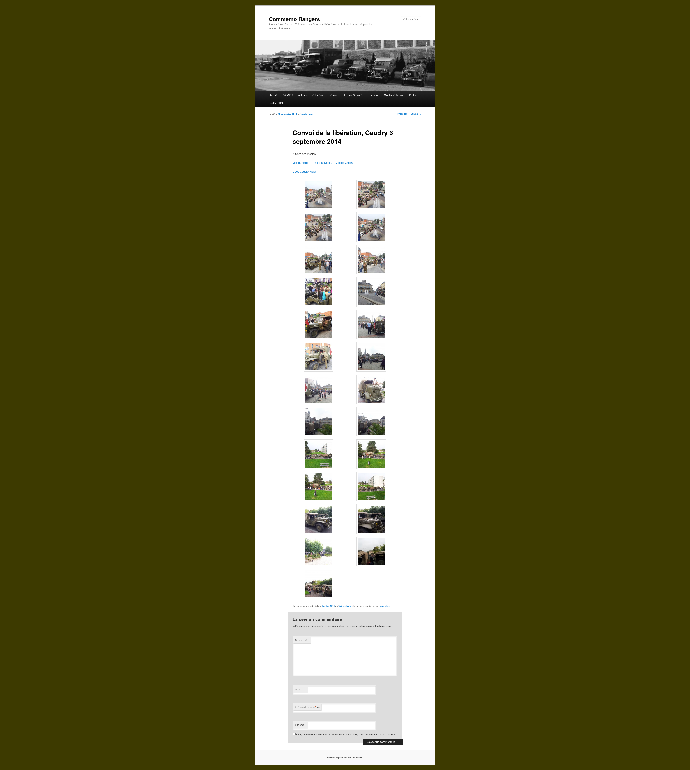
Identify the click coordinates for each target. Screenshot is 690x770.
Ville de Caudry (344, 162)
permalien (385, 606)
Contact (334, 95)
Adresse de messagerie (307, 707)
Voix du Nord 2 (323, 162)
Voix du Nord (300, 162)
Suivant (416, 113)
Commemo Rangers (294, 19)
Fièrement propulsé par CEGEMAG (345, 757)
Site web (299, 724)
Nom (300, 689)
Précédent (401, 113)
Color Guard (318, 95)
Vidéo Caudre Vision (304, 171)
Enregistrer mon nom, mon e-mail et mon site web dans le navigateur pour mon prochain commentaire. (346, 734)
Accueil (273, 95)
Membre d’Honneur (394, 95)
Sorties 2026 (276, 103)
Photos (413, 95)
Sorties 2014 (328, 606)
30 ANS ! (288, 95)
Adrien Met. (307, 114)
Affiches (302, 95)
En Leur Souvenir (353, 95)
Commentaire (302, 640)
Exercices (373, 95)
